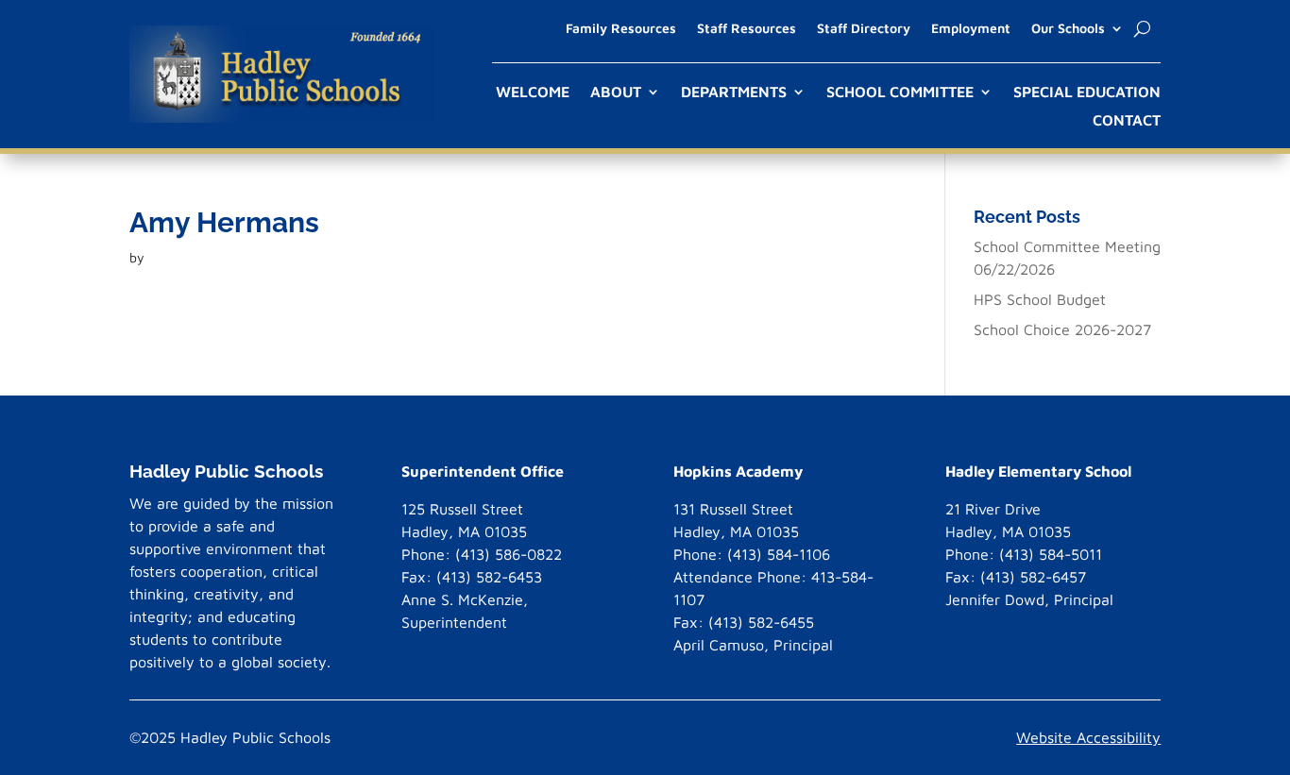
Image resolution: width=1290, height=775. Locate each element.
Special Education (1087, 92)
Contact (1127, 120)
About (615, 92)
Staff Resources (746, 29)
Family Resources (621, 29)
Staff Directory (863, 29)
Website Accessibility (1088, 737)
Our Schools (1068, 29)
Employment (970, 29)
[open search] (1142, 28)
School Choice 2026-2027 (1062, 329)
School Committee (900, 92)
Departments (734, 92)
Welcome (532, 92)
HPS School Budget (1040, 299)
